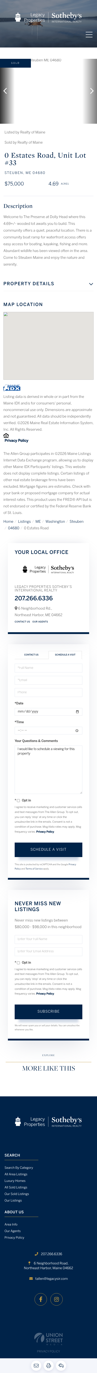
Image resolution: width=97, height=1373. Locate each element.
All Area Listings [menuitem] (16, 1174)
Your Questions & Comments (36, 741)
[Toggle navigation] (89, 34)
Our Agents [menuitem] (13, 1231)
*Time (19, 722)
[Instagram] (56, 1299)
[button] (7, 91)
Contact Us (22, 622)
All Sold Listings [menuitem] (16, 1187)
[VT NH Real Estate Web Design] (48, 1339)
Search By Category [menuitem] (19, 1167)
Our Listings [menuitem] (13, 1200)
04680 (13, 528)
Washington (55, 522)
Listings (24, 522)
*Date (19, 703)
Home (8, 522)
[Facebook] (41, 1299)
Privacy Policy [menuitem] (14, 1237)
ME (38, 522)
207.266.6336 (34, 599)
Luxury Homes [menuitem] (15, 1181)
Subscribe (48, 1011)
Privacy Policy (16, 441)
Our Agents (40, 622)
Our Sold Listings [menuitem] (17, 1194)
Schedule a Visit (65, 655)
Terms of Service (34, 869)
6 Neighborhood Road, (48, 1266)
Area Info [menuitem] (11, 1224)
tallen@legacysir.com (51, 1278)
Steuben (77, 522)
